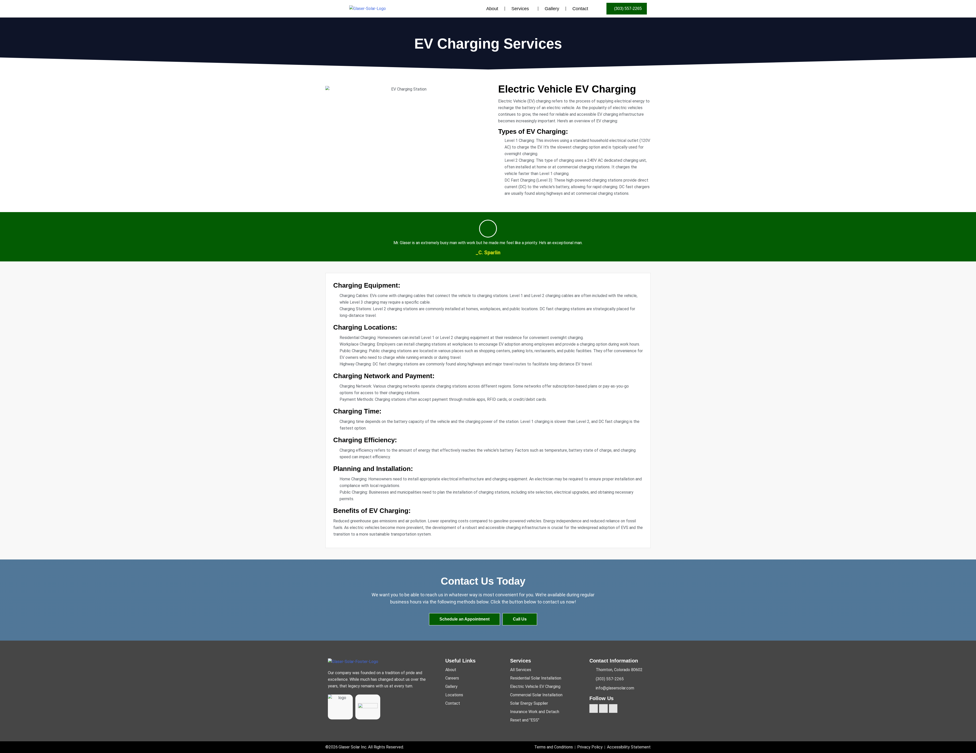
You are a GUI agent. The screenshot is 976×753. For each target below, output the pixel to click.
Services (520, 8)
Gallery (552, 8)
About (492, 8)
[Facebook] (593, 708)
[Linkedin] (613, 708)
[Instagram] (603, 708)
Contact (580, 8)
